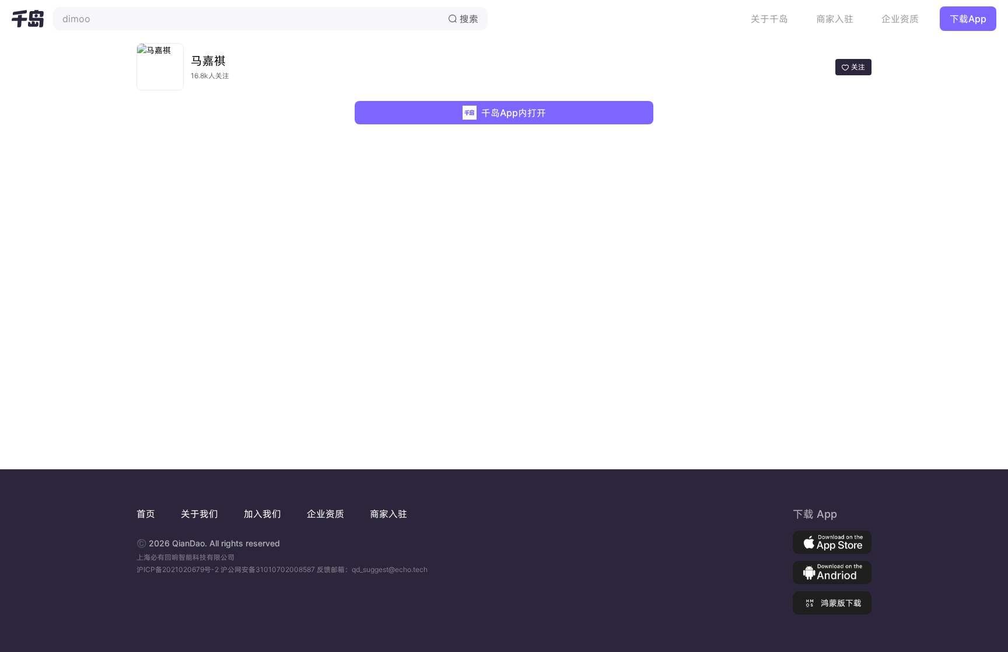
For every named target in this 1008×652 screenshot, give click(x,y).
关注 (853, 66)
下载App (968, 19)
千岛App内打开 (513, 112)
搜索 (463, 19)
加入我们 (262, 513)
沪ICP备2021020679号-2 (178, 569)
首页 (145, 513)
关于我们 (199, 513)
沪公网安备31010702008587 (268, 569)
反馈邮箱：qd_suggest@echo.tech (372, 569)
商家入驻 (834, 19)
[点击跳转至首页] (28, 18)
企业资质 (900, 19)
